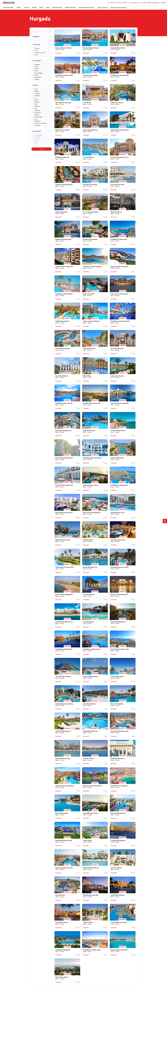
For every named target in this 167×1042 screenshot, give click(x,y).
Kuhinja (37, 106)
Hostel (37, 68)
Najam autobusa (103, 7)
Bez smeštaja (39, 73)
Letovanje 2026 (8, 7)
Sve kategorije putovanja (86, 7)
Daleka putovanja (70, 7)
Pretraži (41, 149)
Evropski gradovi (57, 7)
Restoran (37, 110)
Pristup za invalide (40, 123)
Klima (36, 99)
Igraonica (38, 112)
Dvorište (37, 125)
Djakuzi (37, 102)
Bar (36, 108)
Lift (36, 119)
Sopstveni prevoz (40, 52)
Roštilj (37, 115)
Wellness (38, 121)
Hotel (36, 66)
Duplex (37, 79)
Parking (37, 95)
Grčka (18, 7)
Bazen (37, 91)
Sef (36, 104)
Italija (47, 7)
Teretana (38, 93)
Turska (26, 7)
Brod (36, 54)
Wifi (36, 89)
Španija (34, 7)
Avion (36, 50)
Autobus (37, 48)
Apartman (37, 64)
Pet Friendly (38, 117)
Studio (37, 75)
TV (36, 97)
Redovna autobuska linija (118, 7)
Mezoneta (38, 77)
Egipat (41, 7)
